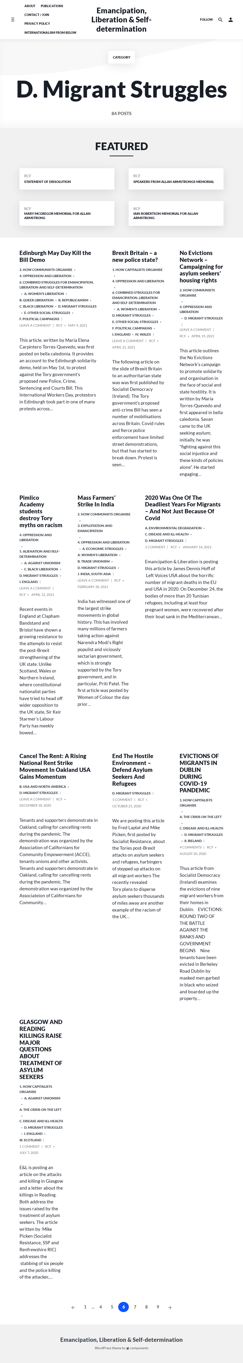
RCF (27, 175)
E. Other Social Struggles (47, 313)
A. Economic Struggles (102, 549)
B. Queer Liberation (36, 300)
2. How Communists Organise (45, 270)
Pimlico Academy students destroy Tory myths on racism (40, 511)
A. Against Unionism (42, 563)
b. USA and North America (42, 786)
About (29, 6)
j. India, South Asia (94, 574)
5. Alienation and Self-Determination (39, 554)
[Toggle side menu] (12, 19)
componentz (138, 1348)
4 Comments (190, 848)
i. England (121, 334)
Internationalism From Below (50, 32)
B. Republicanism (73, 300)
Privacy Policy (37, 23)
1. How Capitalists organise (137, 270)
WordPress (103, 1348)
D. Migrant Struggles (77, 306)
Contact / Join (36, 15)
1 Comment (155, 548)
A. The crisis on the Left (201, 817)
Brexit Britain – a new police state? (135, 256)
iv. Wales (143, 334)
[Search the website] (220, 19)
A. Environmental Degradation (173, 528)
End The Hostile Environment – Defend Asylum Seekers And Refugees (132, 769)
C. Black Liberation (36, 306)
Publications (52, 6)
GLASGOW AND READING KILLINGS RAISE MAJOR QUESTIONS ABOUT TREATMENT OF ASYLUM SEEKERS (40, 1049)
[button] (231, 19)
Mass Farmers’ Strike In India (97, 501)
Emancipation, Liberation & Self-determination (121, 19)
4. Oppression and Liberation (45, 276)
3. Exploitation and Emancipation (95, 528)
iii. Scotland (30, 1140)
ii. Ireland (193, 841)
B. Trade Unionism (94, 561)
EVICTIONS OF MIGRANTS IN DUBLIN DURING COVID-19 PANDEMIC (199, 773)
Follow (206, 19)
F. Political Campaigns (39, 319)
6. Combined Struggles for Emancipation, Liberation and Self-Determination (56, 284)
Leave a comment (35, 326)
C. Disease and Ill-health (167, 534)
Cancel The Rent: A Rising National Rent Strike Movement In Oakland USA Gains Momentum (55, 766)
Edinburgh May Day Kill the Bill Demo (55, 256)
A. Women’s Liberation (44, 294)
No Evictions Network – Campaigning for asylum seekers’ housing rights (201, 266)
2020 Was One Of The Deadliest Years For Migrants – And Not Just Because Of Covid (183, 507)
